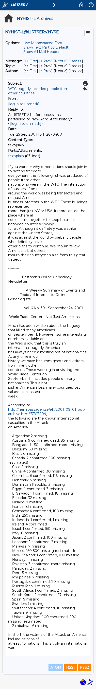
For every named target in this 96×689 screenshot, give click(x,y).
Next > (60, 61)
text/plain (16, 156)
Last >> (76, 61)
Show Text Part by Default (45, 47)
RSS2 (84, 667)
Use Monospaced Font (43, 43)
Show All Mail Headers (42, 52)
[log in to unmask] (23, 104)
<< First (31, 61)
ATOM (55, 667)
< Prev (45, 61)
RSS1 (70, 667)
